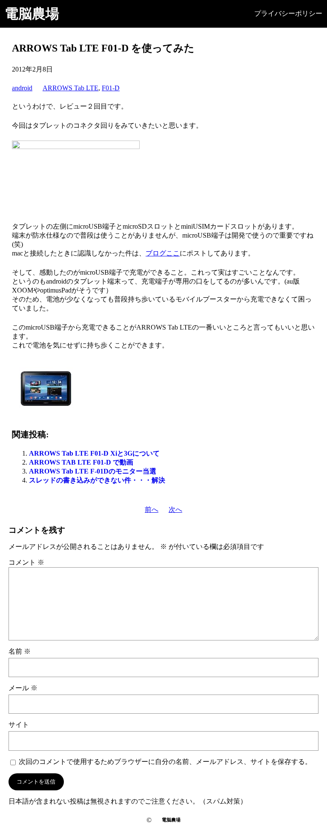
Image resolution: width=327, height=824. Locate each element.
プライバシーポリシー (288, 13)
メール (23, 688)
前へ (151, 509)
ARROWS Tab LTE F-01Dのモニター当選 (92, 471)
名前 (20, 651)
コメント (26, 562)
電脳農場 (32, 13)
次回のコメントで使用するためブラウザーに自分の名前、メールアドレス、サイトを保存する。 (165, 761)
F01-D (111, 88)
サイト (19, 724)
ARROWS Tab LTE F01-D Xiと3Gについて (94, 453)
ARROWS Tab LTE (70, 88)
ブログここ (163, 253)
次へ (175, 509)
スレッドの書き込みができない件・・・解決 (97, 480)
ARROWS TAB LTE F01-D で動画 (81, 462)
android (22, 88)
